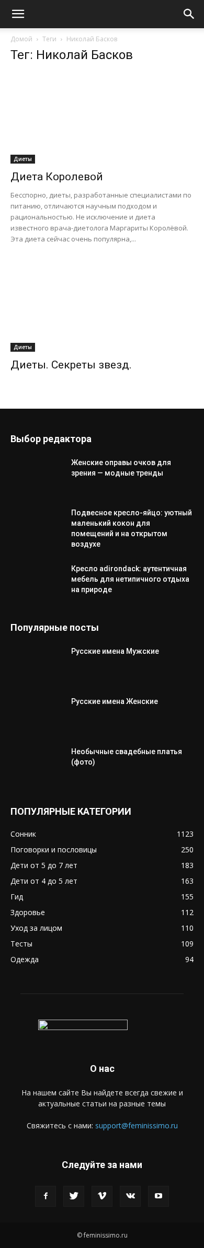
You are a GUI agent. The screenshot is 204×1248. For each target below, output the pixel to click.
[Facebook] (45, 1196)
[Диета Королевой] (102, 118)
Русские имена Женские (114, 701)
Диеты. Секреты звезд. (71, 365)
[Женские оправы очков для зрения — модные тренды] (36, 475)
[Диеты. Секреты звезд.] (102, 306)
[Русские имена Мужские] (36, 664)
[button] (18, 14)
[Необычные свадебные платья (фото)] (36, 764)
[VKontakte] (130, 1196)
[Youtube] (158, 1196)
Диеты (23, 159)
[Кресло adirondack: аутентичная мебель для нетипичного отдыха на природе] (36, 581)
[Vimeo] (102, 1196)
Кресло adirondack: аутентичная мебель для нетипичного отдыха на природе (130, 579)
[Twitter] (73, 1196)
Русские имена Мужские (115, 651)
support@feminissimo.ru (136, 1125)
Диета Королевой (56, 176)
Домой (21, 38)
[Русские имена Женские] (36, 714)
